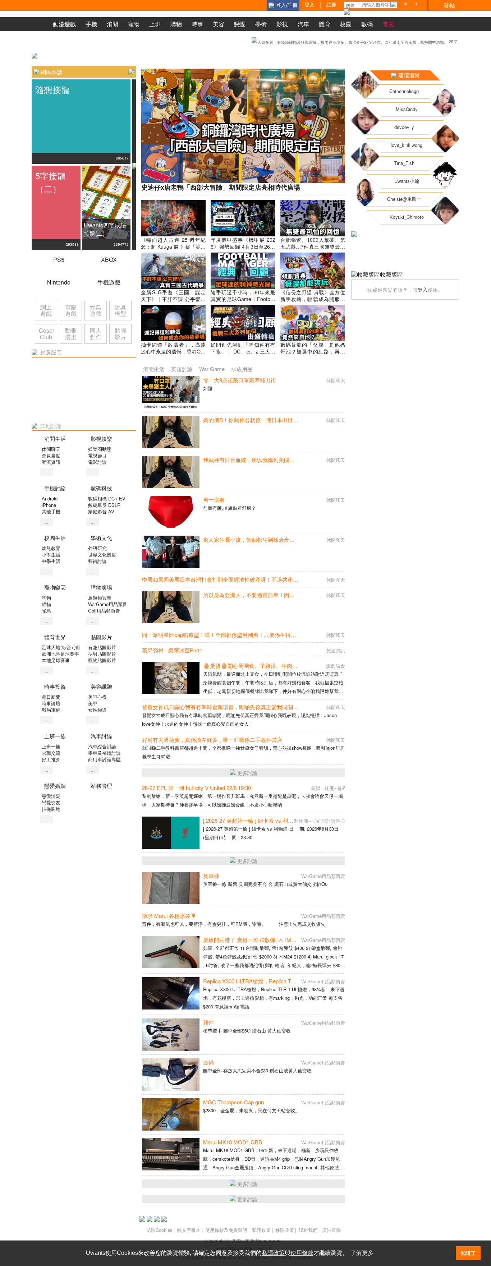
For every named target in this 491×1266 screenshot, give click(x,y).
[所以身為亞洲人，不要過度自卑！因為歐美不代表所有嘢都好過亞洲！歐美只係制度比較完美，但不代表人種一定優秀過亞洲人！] (170, 607)
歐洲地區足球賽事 (60, 653)
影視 (282, 24)
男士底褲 (214, 499)
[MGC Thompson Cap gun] (170, 1114)
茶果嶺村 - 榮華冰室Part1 (172, 650)
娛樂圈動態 (99, 448)
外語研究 (97, 548)
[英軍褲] (170, 888)
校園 (346, 24)
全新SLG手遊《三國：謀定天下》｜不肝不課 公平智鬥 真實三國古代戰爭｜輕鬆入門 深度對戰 (173, 302)
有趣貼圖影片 (102, 647)
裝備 (208, 1062)
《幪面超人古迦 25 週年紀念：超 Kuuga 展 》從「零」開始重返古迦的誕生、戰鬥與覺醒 (173, 250)
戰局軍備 (51, 709)
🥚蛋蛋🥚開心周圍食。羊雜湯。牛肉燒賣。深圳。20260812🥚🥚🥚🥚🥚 (292, 665)
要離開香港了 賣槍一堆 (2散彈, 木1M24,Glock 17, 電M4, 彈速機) (279, 939)
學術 (261, 24)
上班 (155, 24)
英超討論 (182, 369)
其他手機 (51, 511)
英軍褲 (211, 875)
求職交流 (51, 752)
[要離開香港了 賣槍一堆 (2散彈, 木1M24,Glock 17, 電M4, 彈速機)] (170, 952)
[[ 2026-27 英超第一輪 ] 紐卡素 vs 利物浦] (170, 833)
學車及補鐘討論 (104, 752)
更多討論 (247, 772)
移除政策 (284, 1229)
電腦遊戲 (71, 310)
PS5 (58, 259)
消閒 (112, 24)
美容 (218, 24)
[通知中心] (406, 5)
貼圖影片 (120, 333)
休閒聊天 (51, 448)
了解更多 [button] (361, 1253)
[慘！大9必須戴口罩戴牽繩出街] (170, 392)
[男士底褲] (170, 512)
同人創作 (95, 333)
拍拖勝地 (51, 808)
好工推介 (51, 759)
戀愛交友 (51, 802)
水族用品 (242, 369)
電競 (388, 24)
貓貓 (46, 604)
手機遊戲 (108, 282)
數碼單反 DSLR (104, 505)
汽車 (303, 24)
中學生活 (51, 561)
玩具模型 (120, 310)
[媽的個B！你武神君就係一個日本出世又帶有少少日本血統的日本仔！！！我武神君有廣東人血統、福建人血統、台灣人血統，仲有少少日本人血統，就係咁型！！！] (170, 432)
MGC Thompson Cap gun (233, 1102)
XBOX (109, 259)
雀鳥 (46, 610)
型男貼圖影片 (102, 653)
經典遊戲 (95, 310)
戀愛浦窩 (51, 796)
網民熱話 (51, 71)
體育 (324, 24)
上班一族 (51, 746)
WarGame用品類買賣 (110, 604)
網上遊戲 (46, 310)
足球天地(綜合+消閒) (63, 647)
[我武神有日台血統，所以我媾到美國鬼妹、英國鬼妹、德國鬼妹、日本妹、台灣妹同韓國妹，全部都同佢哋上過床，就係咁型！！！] (170, 472)
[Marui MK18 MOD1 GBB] (170, 1154)
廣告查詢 (331, 1229)
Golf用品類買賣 (104, 610)
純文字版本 (189, 1229)
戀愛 (240, 24)
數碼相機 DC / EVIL (108, 498)
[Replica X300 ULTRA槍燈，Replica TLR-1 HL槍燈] (170, 993)
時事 (197, 24)
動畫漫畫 (71, 333)
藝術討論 (97, 561)
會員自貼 (51, 455)
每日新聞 (51, 696)
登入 (423, 289)
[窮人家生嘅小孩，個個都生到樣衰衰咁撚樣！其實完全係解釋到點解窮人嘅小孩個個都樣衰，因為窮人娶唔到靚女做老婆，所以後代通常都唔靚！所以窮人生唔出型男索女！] (170, 552)
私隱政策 (261, 1229)
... (46, 472)
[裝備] (170, 1074)
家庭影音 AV (101, 511)
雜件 (208, 1022)
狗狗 (46, 597)
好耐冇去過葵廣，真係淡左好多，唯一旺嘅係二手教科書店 (212, 739)
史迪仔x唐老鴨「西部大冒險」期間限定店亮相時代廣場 (220, 187)
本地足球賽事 (56, 660)
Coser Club (46, 333)
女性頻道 (97, 709)
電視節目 (97, 455)
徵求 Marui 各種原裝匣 (169, 915)
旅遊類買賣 (99, 597)
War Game (212, 369)
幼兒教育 (51, 548)
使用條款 (301, 1253)
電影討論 (97, 461)
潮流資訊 (51, 461)
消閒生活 (154, 369)
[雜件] (170, 1034)
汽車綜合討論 (102, 746)
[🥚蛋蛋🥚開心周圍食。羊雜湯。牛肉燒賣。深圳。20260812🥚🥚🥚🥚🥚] (170, 678)
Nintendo (58, 282)
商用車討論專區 (104, 759)
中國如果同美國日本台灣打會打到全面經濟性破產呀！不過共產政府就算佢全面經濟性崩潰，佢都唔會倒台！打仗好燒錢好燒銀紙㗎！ (301, 579)
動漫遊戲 (64, 24)
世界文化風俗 (102, 554)
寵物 (133, 24)
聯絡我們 (308, 1229)
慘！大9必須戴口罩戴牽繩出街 (239, 380)
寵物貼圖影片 (102, 660)
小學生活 (51, 554)
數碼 (367, 24)
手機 (91, 24)
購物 (176, 24)
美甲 (92, 703)
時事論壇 (51, 703)
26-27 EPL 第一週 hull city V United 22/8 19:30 (196, 787)
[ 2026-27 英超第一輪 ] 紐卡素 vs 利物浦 (251, 820)
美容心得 (97, 696)
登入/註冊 (287, 4)
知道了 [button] (468, 1253)
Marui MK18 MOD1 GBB (232, 1142)
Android (50, 498)
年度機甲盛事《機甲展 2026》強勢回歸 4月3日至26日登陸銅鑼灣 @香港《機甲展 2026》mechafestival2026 (243, 250)
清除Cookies (159, 1229)
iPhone (49, 505)
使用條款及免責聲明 (226, 1229)
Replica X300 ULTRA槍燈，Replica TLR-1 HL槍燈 (262, 981)
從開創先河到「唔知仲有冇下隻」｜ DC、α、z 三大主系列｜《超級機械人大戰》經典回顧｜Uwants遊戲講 (243, 355)
